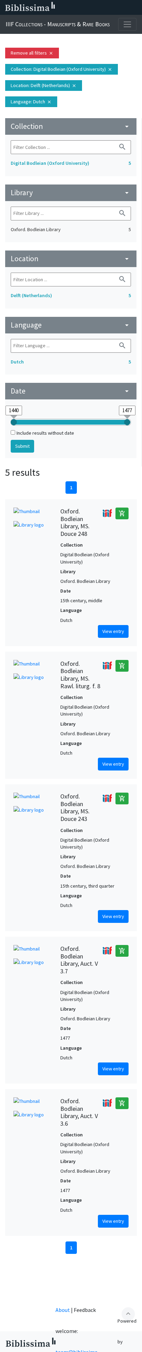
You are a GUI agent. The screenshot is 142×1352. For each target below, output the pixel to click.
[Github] (124, 7)
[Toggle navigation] (127, 24)
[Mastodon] (102, 7)
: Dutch (31, 101)
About (62, 1309)
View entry (113, 631)
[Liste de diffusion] (68, 7)
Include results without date (45, 433)
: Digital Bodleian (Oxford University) (61, 69)
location (71, 258)
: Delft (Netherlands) (44, 85)
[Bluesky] (91, 7)
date (71, 391)
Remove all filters (32, 53)
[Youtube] (113, 7)
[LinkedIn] (79, 7)
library (71, 192)
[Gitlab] (135, 7)
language (71, 325)
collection (71, 126)
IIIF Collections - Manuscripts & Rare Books (58, 24)
